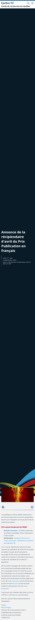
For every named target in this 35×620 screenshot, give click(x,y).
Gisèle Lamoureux (13, 581)
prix (4, 547)
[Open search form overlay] (28, 3)
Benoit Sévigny (6, 607)
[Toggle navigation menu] (32, 3)
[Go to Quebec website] (7, 3)
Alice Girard (14, 583)
